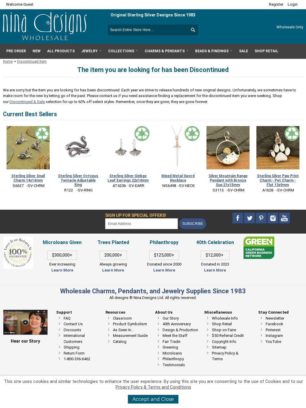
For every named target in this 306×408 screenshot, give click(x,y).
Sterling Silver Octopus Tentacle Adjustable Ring (78, 180)
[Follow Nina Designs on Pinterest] (261, 218)
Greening (170, 347)
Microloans (172, 353)
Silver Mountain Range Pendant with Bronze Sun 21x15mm (228, 180)
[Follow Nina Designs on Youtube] (284, 218)
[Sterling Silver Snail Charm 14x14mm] (28, 147)
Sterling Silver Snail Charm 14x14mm (28, 178)
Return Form (74, 353)
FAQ (67, 318)
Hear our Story (25, 341)
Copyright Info (224, 341)
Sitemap (219, 347)
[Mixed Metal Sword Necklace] (177, 147)
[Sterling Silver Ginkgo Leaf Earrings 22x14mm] (127, 147)
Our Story (171, 318)
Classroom (122, 318)
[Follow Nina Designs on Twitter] (250, 218)
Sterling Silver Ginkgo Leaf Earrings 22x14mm (128, 178)
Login (293, 4)
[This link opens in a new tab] (259, 239)
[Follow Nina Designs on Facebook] (238, 218)
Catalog (119, 341)
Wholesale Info (225, 318)
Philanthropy (173, 359)
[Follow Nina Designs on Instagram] (273, 218)
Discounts (72, 330)
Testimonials (174, 365)
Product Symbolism (130, 324)
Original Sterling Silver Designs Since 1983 (153, 15)
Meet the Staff (175, 335)
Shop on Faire (224, 330)
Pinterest (273, 330)
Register (276, 4)
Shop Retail (222, 324)
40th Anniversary (177, 324)
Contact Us (73, 324)
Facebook (274, 324)
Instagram (274, 335)
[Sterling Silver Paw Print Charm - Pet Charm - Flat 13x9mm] (277, 147)
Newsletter (275, 318)
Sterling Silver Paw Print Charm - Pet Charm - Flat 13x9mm (278, 180)
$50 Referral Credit (228, 335)
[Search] (192, 29)
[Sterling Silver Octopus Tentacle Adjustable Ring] (78, 147)
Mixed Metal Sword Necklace (178, 178)
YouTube (273, 341)
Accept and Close (153, 399)
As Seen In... (123, 330)
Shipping (71, 347)
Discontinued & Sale (27, 101)
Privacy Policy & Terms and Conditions (153, 387)
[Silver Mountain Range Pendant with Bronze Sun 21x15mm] (228, 147)
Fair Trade (171, 341)
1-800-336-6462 (77, 359)
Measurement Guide (130, 335)
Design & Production (180, 330)
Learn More (62, 270)
